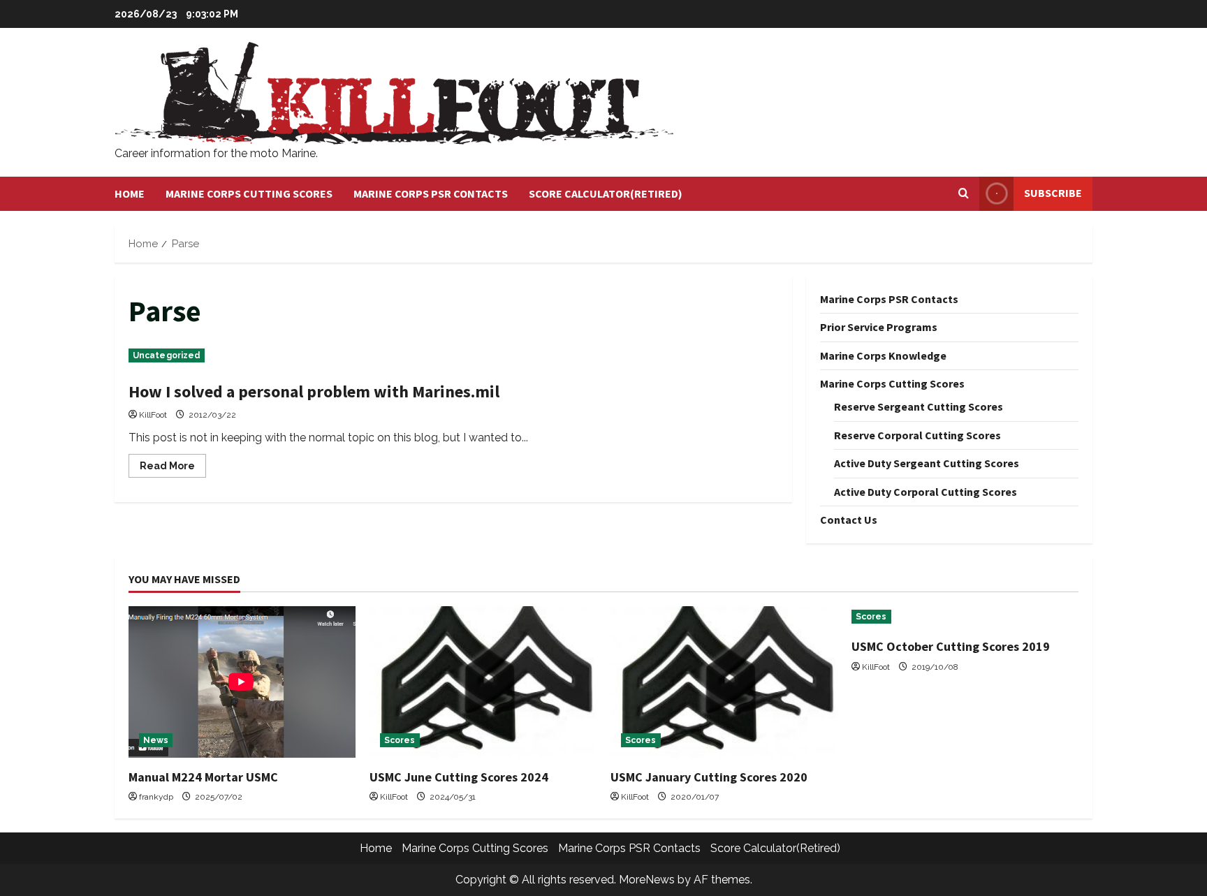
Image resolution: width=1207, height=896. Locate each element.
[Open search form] (963, 193)
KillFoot (153, 415)
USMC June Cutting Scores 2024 (459, 777)
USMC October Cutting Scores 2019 (950, 646)
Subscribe (1053, 193)
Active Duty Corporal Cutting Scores (925, 492)
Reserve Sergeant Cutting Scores (918, 406)
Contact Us (848, 520)
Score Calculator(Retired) (605, 193)
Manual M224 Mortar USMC (203, 777)
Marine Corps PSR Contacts (430, 193)
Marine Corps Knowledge (883, 355)
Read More (173, 469)
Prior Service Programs (878, 327)
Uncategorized (166, 355)
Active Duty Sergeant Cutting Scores (926, 463)
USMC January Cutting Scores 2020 (708, 777)
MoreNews (647, 879)
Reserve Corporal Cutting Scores (917, 435)
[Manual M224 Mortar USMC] (242, 682)
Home (130, 193)
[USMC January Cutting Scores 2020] (723, 682)
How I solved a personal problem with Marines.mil (314, 391)
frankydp (156, 797)
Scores (400, 740)
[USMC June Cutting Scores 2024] (483, 682)
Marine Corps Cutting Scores (249, 193)
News (155, 740)
